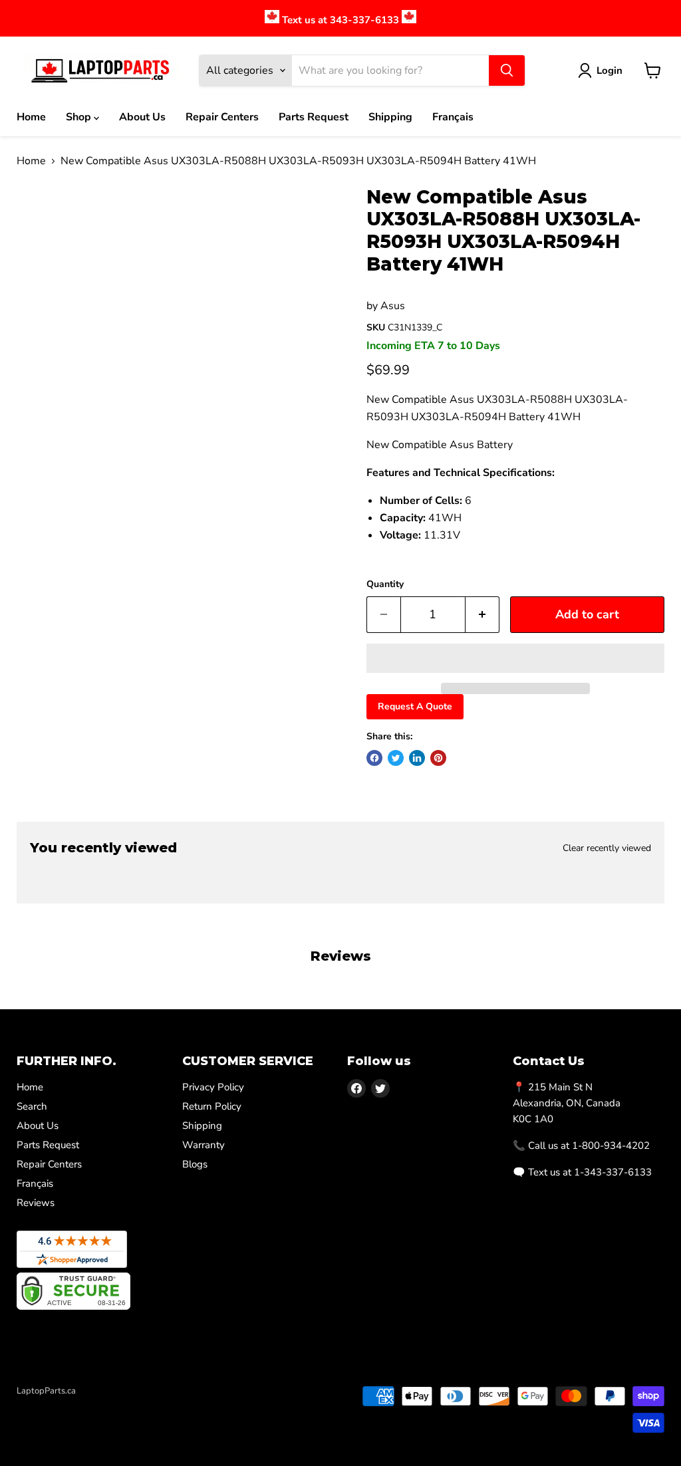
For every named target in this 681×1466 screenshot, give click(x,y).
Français (453, 117)
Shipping (390, 117)
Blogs (194, 1164)
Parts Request (313, 117)
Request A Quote (415, 706)
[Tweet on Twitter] (396, 758)
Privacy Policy (213, 1087)
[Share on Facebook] (374, 758)
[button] (515, 658)
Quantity (385, 584)
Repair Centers (222, 117)
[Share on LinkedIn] (417, 758)
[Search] (507, 70)
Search (32, 1106)
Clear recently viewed (607, 848)
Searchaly (93, 1405)
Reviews (36, 1202)
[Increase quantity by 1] (482, 614)
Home (31, 117)
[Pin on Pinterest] (438, 758)
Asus (392, 306)
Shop (80, 117)
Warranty (203, 1145)
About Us (142, 117)
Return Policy (211, 1106)
